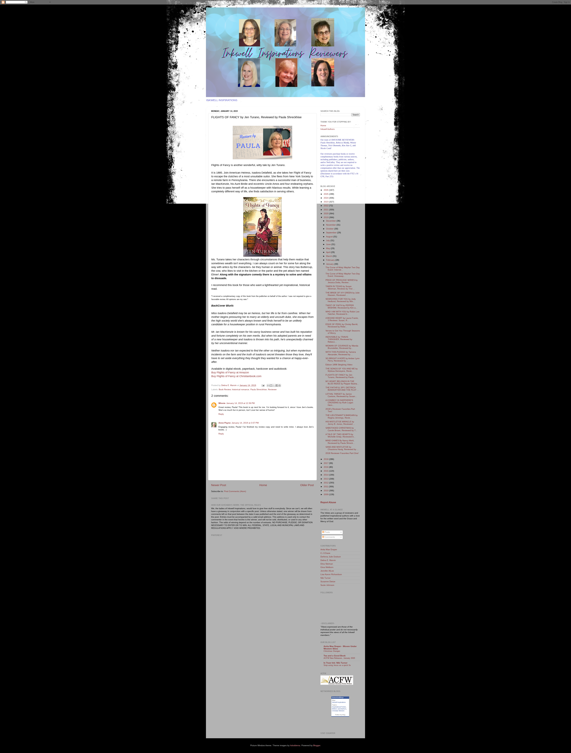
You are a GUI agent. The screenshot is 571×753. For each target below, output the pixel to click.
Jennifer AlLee (327, 571)
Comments (329, 537)
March (329, 256)
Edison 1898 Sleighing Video (338, 365)
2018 (326, 459)
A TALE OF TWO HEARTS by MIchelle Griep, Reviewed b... (340, 435)
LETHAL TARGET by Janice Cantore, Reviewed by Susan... (341, 395)
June (328, 244)
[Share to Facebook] (276, 385)
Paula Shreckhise (258, 389)
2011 (326, 486)
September (331, 232)
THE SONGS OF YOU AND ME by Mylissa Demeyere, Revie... (341, 370)
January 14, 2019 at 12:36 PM (240, 403)
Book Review (225, 389)
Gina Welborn (326, 567)
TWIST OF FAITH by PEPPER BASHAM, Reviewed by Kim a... (341, 306)
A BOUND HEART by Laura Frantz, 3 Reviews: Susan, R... (342, 319)
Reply (221, 414)
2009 (326, 494)
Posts (327, 532)
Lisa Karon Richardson (331, 574)
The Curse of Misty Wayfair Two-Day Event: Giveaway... (342, 275)
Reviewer (272, 389)
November (331, 225)
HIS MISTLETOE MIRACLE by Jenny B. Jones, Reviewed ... (340, 423)
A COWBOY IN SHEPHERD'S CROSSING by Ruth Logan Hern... (339, 402)
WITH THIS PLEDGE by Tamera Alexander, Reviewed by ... (340, 353)
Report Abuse (328, 502)
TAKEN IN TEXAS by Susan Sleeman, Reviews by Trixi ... (340, 287)
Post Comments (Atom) (235, 491)
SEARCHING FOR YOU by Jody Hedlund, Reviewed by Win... (340, 300)
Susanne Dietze (327, 581)
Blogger (316, 745)
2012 (326, 483)
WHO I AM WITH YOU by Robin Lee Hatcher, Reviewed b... (342, 313)
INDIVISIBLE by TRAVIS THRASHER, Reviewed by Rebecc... (338, 339)
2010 (326, 490)
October (330, 229)
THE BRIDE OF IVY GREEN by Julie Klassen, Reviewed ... (342, 294)
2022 (326, 206)
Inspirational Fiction (339, 707)
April (328, 252)
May (328, 248)
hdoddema (295, 745)
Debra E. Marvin (328, 560)
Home (263, 485)
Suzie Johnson (327, 585)
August (329, 237)
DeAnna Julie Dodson (330, 557)
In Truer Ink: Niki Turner (335, 663)
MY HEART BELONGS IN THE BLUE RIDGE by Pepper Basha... (342, 382)
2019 (326, 217)
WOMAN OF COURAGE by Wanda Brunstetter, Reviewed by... (341, 347)
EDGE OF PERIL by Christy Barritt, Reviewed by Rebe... (341, 325)
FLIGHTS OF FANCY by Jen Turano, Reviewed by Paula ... (340, 376)
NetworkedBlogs (338, 697)
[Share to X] (273, 385)
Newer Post (218, 485)
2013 (326, 479)
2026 (326, 190)
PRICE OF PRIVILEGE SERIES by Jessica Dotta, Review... (341, 281)
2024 (326, 198)
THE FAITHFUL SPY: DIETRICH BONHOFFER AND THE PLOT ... (342, 388)
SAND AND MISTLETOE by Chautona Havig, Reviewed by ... (342, 448)
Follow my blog (340, 714)
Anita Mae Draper (328, 549)
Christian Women (338, 711)
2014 (326, 475)
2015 (326, 471)
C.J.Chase (325, 553)
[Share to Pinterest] (279, 385)
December (331, 221)
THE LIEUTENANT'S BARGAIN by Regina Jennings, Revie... (341, 416)
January (330, 264)
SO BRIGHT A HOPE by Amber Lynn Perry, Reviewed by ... (342, 359)
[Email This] (268, 385)
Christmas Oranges (332, 651)
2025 (326, 194)
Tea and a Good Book (335, 656)
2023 (326, 202)
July (328, 240)
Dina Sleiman (326, 564)
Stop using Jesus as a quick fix (337, 665)
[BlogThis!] (271, 385)
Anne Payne (224, 423)
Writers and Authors (339, 709)
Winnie (221, 403)
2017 (326, 463)
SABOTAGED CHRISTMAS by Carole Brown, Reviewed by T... (341, 429)
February (330, 260)
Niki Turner (325, 578)
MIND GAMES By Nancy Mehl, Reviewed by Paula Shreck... (340, 441)
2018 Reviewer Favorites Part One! (342, 453)
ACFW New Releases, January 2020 (339, 658)
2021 (326, 210)
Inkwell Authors (327, 129)
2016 (326, 467)
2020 (326, 213)
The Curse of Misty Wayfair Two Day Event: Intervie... (342, 268)
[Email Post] (263, 385)
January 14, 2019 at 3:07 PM (245, 423)
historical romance (240, 389)
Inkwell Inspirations (339, 702)
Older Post (307, 485)
